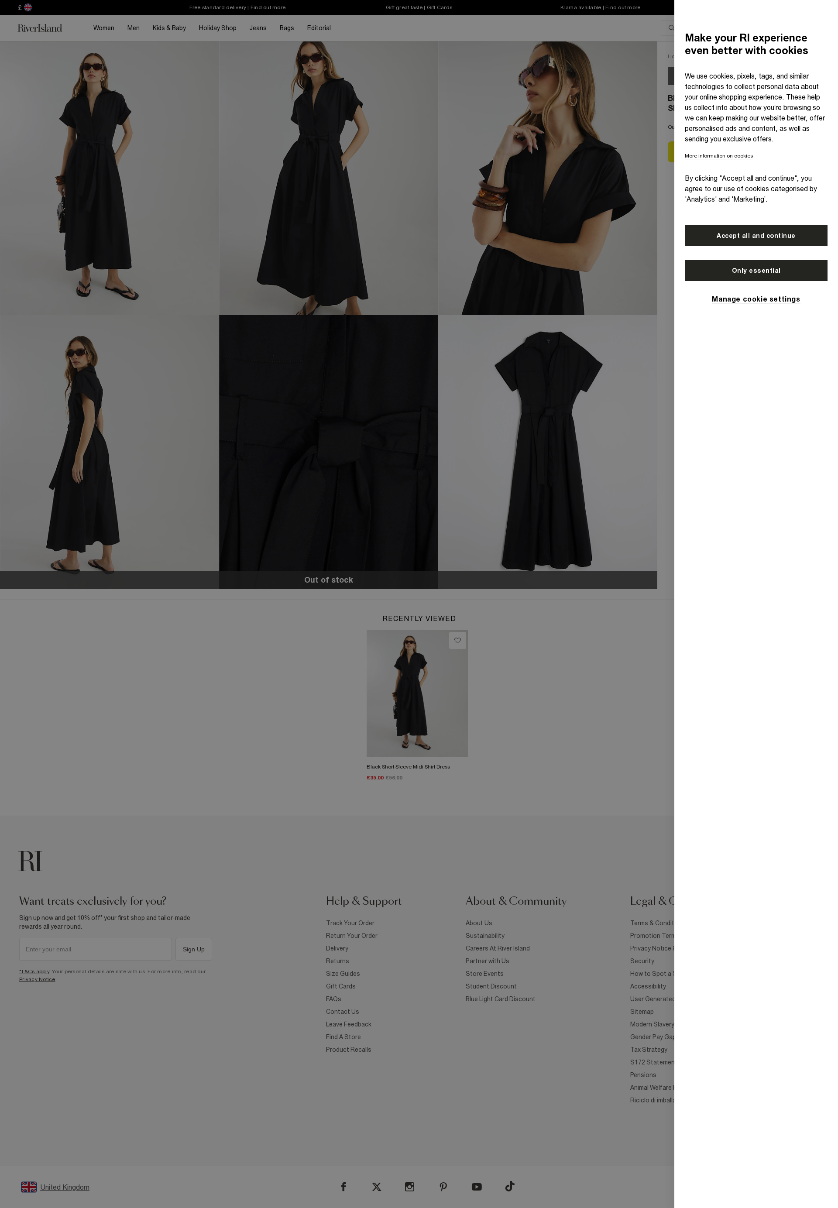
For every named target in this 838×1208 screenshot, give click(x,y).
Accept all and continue (756, 235)
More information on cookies (719, 156)
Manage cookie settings (756, 299)
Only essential (756, 270)
